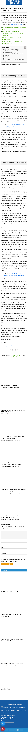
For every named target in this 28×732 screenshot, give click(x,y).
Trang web (3, 553)
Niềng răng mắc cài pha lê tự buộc (11, 52)
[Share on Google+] (16, 350)
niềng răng (3, 356)
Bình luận (3, 530)
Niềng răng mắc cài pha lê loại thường (12, 50)
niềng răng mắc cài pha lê (16, 24)
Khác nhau (7, 56)
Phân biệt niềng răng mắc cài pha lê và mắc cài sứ (13, 53)
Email (2, 547)
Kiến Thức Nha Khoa (4, 6)
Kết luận (4, 58)
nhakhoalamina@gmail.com (10, 715)
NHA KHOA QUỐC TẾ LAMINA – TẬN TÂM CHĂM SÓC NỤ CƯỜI (14, 60)
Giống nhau (7, 55)
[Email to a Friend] (14, 350)
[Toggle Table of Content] (24, 47)
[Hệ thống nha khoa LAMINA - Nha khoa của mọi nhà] (14, 2)
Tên (2, 541)
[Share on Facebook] (11, 350)
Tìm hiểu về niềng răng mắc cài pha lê (11, 49)
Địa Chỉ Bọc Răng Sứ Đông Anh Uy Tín (10, 31)
